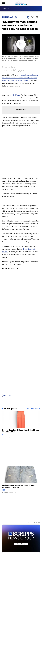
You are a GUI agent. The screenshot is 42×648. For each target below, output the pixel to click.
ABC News (16, 95)
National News (9, 17)
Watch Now (36, 3)
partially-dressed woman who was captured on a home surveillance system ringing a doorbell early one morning (20, 78)
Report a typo (7, 395)
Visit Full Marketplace (33, 408)
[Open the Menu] (3, 2)
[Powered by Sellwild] (37, 523)
